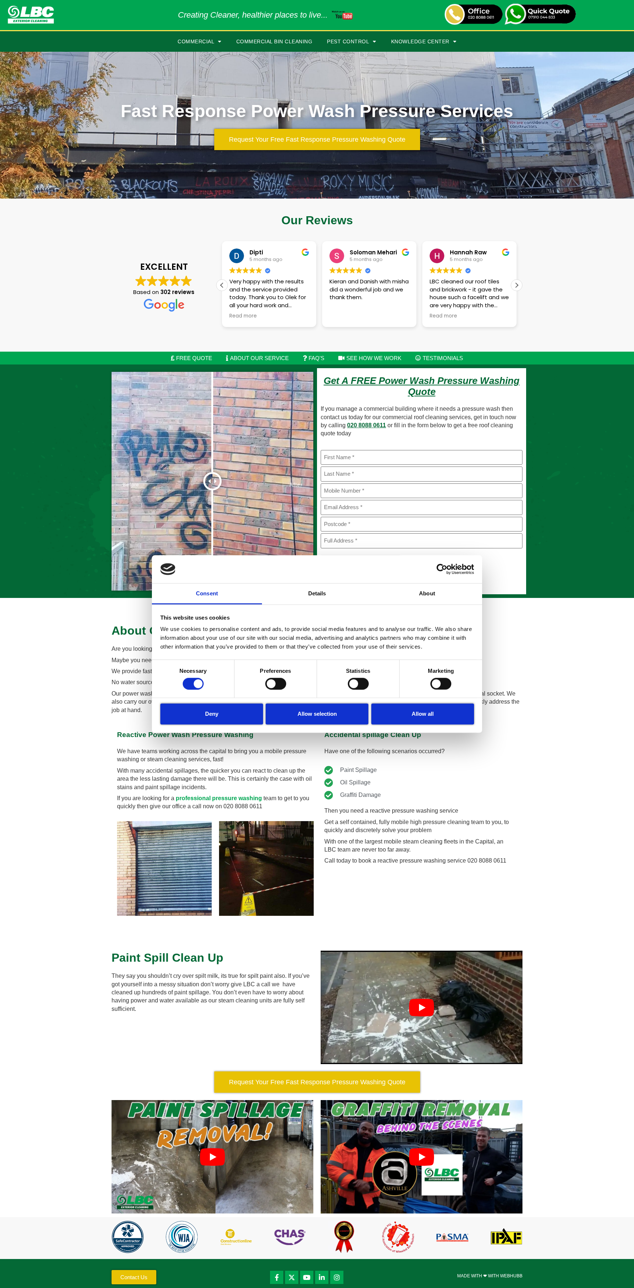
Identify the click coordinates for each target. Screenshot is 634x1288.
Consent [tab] (207, 593)
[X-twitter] (291, 1277)
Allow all (423, 714)
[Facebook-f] (276, 1277)
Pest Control (348, 41)
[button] (516, 285)
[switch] (275, 683)
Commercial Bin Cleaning (274, 41)
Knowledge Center (420, 41)
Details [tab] (317, 593)
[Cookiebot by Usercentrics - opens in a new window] (442, 569)
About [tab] (427, 593)
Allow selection (317, 714)
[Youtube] (306, 1277)
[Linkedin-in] (321, 1277)
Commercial (196, 41)
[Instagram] (336, 1277)
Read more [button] (243, 316)
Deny (211, 714)
